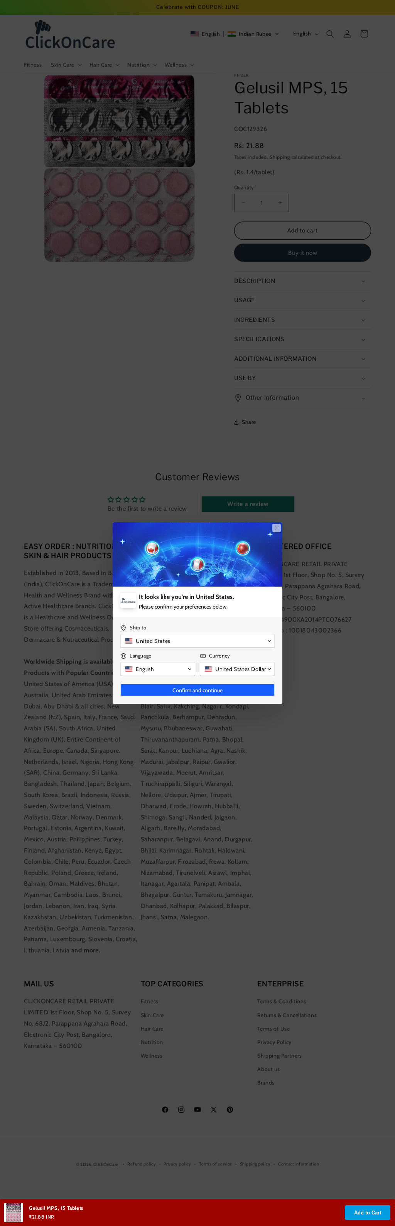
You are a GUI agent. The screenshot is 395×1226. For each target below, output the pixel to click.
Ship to (138, 627)
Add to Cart (367, 1213)
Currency (219, 656)
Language (141, 656)
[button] (197, 641)
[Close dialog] (276, 528)
